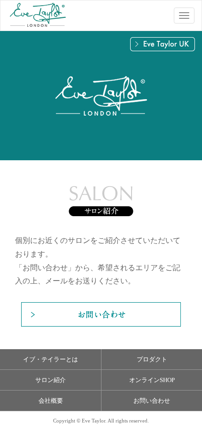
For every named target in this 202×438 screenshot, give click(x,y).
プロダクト (152, 359)
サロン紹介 (50, 380)
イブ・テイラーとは (50, 359)
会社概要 (51, 401)
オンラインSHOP (152, 380)
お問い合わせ (151, 401)
